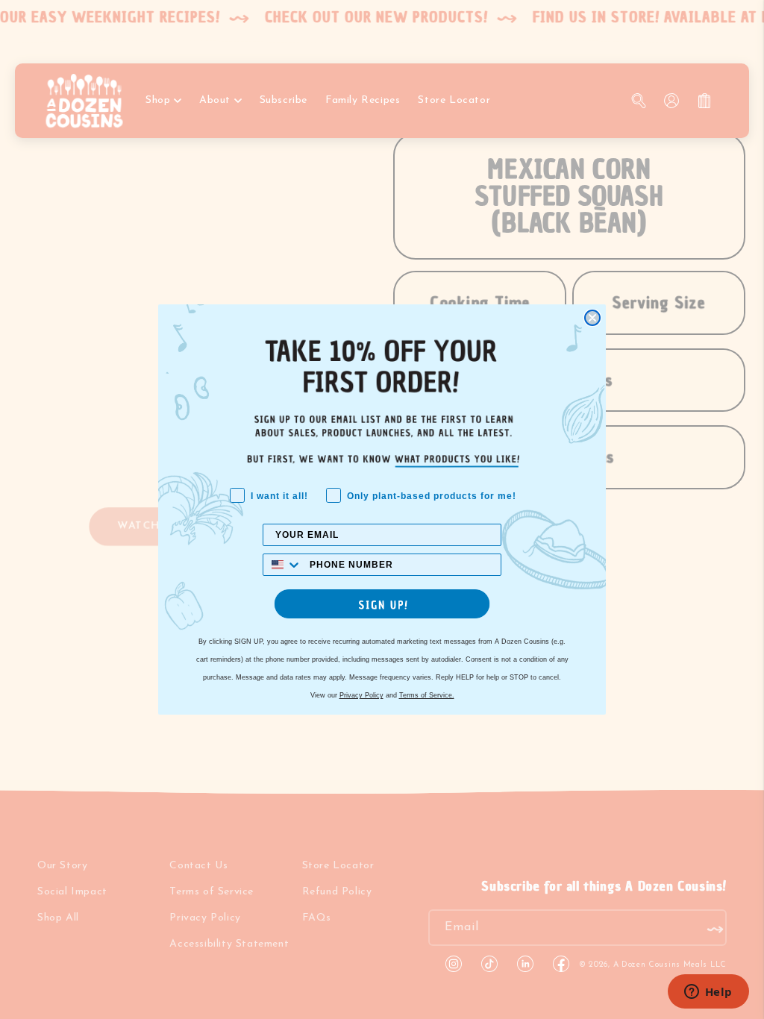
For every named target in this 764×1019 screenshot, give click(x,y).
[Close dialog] (592, 317)
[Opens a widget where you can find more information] (708, 993)
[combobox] (282, 564)
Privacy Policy (361, 695)
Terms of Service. (426, 695)
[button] (382, 603)
